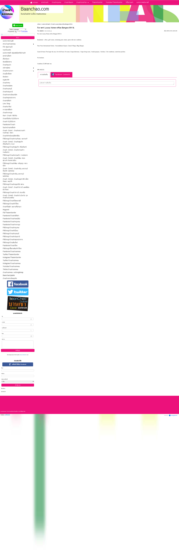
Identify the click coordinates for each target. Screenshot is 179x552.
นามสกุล (3, 322)
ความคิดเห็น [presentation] (44, 74)
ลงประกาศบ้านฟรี (46, 24)
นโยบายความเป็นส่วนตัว (23, 354)
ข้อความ (3, 339)
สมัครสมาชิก (3, 391)
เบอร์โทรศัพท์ (4, 328)
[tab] (44, 74)
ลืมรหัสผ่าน (3, 388)
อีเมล (3, 333)
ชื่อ (2, 316)
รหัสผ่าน (2, 373)
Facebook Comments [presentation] (62, 75)
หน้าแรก (39, 24)
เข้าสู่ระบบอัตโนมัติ (4, 379)
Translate (24, 31)
